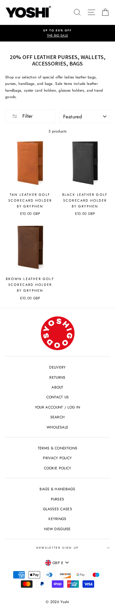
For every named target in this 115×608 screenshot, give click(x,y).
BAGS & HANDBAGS (57, 489)
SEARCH (57, 417)
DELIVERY (57, 367)
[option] (57, 33)
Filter (27, 116)
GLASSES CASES (57, 508)
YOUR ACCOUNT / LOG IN (57, 407)
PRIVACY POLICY (57, 457)
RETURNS (57, 377)
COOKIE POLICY (57, 468)
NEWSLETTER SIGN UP (57, 548)
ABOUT (57, 387)
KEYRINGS (57, 518)
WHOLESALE (58, 427)
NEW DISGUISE (57, 528)
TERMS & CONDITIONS (57, 448)
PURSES (57, 499)
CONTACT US (57, 397)
